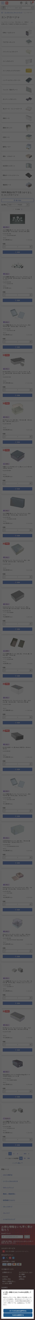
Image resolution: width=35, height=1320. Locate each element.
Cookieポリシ (21, 1303)
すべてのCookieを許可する (18, 1311)
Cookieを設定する (18, 1315)
